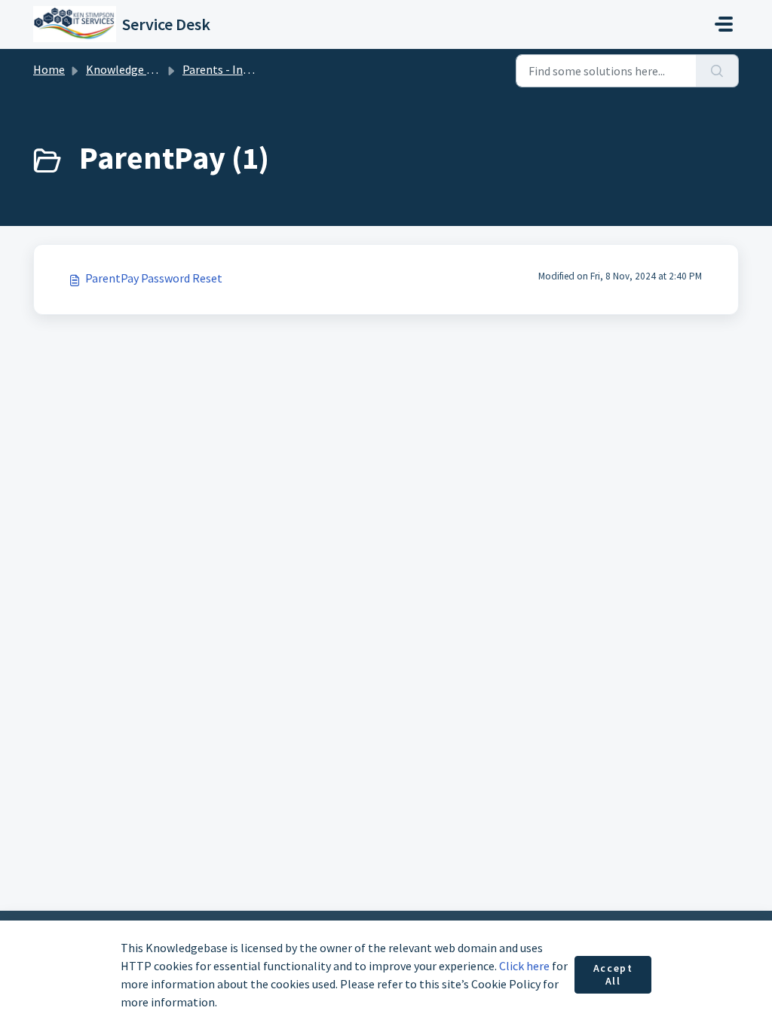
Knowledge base (128, 69)
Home (49, 69)
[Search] (717, 70)
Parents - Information (239, 69)
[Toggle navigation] (724, 24)
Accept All (613, 974)
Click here (524, 965)
